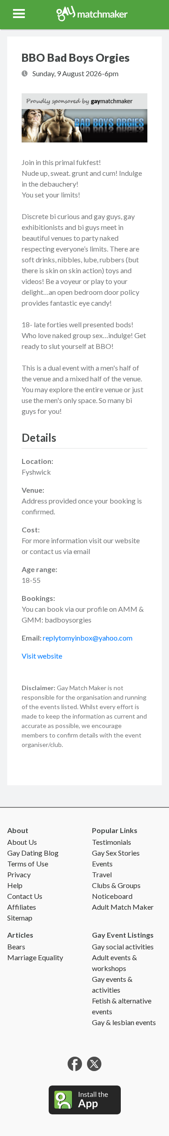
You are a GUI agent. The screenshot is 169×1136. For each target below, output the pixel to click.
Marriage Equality (35, 957)
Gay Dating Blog (33, 852)
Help (15, 885)
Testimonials (111, 842)
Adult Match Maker (123, 906)
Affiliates (21, 906)
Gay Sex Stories (116, 852)
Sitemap (19, 917)
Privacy (19, 874)
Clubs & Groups (116, 885)
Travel (102, 874)
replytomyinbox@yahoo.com (87, 637)
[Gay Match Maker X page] (94, 1062)
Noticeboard (112, 896)
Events (102, 863)
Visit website (42, 655)
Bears (16, 946)
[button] (20, 13)
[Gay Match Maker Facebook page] (75, 1062)
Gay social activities (123, 946)
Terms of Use (27, 863)
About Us (22, 842)
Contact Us (24, 896)
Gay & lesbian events (124, 1022)
